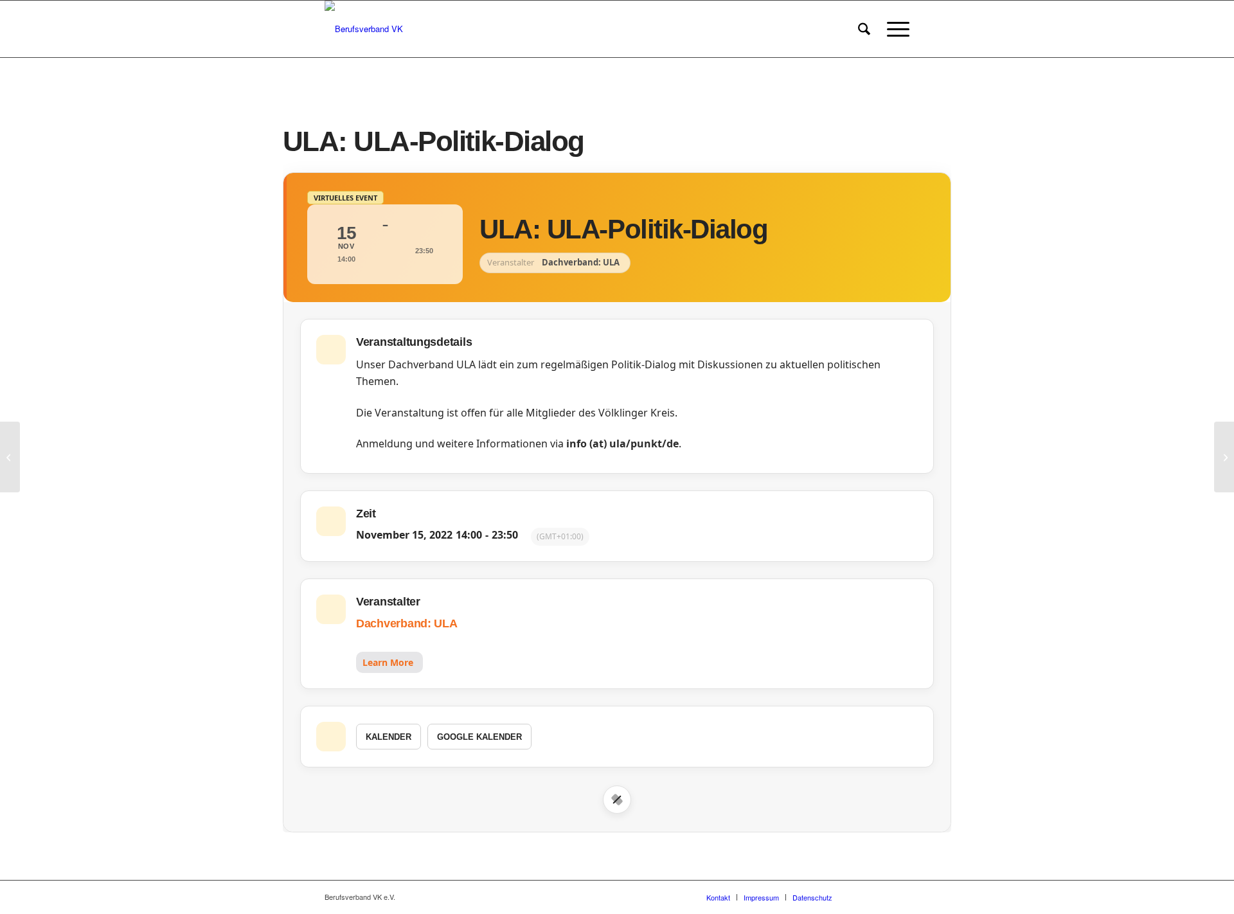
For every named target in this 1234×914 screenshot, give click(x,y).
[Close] (617, 799)
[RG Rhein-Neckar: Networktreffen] (10, 457)
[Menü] (894, 29)
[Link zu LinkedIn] (899, 896)
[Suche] (864, 29)
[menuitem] (864, 29)
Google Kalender (479, 737)
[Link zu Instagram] (880, 896)
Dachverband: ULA (407, 623)
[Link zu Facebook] (861, 896)
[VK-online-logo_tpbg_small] (364, 29)
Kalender (388, 737)
